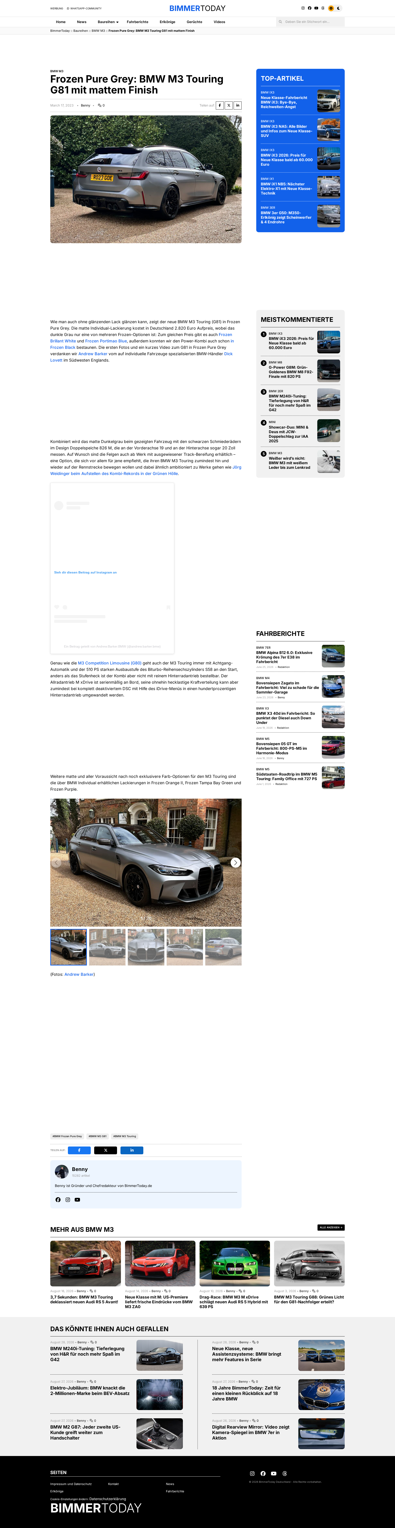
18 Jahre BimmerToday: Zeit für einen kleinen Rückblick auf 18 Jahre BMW (246, 1393)
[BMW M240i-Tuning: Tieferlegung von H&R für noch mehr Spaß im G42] (328, 399)
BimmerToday (60, 30)
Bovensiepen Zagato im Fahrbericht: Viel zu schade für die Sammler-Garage (287, 687)
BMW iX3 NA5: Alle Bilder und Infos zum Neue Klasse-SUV (286, 131)
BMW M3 (98, 30)
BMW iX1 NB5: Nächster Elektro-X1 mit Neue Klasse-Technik (286, 188)
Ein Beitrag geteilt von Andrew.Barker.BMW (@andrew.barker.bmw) (112, 646)
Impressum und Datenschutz (71, 1484)
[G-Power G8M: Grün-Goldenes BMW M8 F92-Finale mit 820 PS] (328, 370)
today (197, 8)
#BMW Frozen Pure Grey (67, 1136)
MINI (272, 422)
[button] (236, 863)
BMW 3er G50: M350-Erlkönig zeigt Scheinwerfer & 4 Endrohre (286, 217)
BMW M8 (275, 362)
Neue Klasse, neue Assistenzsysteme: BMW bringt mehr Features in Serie (246, 1354)
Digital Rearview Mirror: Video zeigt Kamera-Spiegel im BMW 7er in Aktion (250, 1432)
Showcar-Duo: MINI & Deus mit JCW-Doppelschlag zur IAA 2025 (288, 434)
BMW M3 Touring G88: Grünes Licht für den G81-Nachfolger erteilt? (309, 1299)
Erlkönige (167, 22)
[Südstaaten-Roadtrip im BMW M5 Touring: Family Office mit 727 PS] (333, 777)
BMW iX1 (267, 178)
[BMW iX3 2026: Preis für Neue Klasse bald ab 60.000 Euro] (328, 158)
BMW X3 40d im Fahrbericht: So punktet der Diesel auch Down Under (285, 718)
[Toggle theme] (335, 8)
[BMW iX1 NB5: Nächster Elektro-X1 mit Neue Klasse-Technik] (328, 187)
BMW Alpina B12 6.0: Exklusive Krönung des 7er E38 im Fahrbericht (284, 657)
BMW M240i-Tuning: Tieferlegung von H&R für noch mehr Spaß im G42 (290, 403)
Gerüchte (194, 22)
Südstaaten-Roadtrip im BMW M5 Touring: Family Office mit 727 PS (286, 776)
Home (61, 22)
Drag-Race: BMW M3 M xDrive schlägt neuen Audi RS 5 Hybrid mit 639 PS (234, 1302)
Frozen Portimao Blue (106, 341)
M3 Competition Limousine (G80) (109, 663)
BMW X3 (262, 708)
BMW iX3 (267, 92)
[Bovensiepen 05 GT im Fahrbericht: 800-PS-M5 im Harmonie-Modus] (333, 747)
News (81, 22)
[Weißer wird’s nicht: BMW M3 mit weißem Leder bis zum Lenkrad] (328, 461)
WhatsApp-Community (85, 8)
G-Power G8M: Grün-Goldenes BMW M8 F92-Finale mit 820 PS (291, 372)
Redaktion (284, 666)
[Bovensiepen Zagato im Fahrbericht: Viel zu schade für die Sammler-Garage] (333, 686)
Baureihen (106, 22)
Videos (219, 22)
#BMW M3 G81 (98, 1136)
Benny (85, 105)
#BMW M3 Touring (124, 1136)
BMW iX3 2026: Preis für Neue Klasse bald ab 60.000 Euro (287, 159)
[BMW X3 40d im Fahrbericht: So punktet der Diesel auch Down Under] (333, 716)
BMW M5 (263, 738)
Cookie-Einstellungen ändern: (69, 1499)
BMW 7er (263, 647)
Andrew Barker (92, 353)
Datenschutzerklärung (107, 1499)
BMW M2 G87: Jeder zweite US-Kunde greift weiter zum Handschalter (85, 1432)
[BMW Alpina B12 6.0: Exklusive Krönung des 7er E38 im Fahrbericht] (333, 656)
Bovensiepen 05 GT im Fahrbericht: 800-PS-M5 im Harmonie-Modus (281, 748)
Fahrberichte (137, 22)
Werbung (56, 8)
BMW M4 (263, 678)
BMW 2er (276, 391)
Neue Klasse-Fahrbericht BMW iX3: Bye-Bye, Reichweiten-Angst (284, 102)
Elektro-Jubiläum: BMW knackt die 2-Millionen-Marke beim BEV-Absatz (90, 1390)
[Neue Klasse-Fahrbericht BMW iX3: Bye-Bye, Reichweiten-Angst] (328, 100)
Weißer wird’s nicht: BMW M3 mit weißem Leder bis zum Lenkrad (289, 462)
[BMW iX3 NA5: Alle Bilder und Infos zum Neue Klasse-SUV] (328, 129)
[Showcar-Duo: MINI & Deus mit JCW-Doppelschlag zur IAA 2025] (328, 430)
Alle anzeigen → (331, 1227)
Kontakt (113, 1484)
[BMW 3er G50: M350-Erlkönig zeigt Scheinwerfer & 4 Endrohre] (328, 216)
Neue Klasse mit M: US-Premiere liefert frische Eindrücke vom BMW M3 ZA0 (159, 1302)
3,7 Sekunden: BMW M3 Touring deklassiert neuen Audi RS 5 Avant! (84, 1299)
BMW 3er (268, 207)
